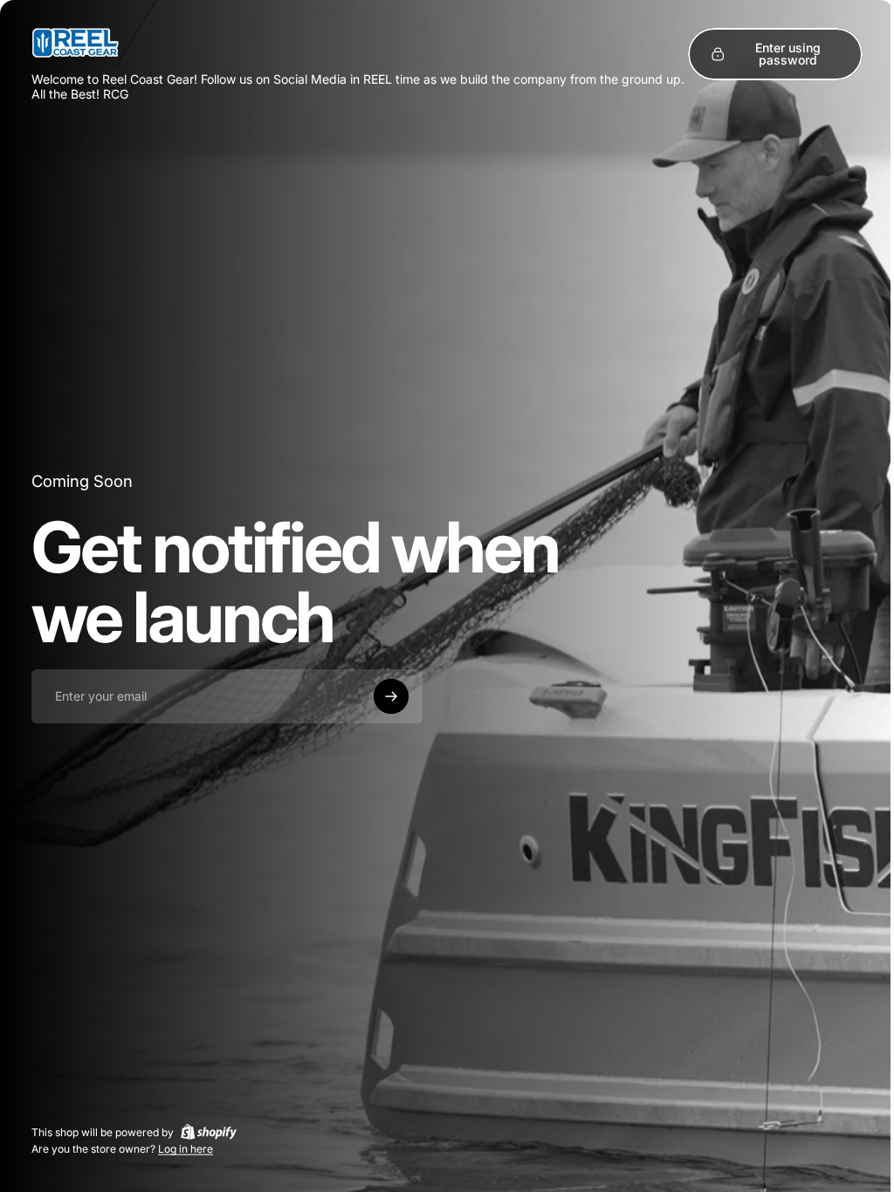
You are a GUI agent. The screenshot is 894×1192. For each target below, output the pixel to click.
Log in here (185, 1148)
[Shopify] (209, 1132)
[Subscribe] (391, 696)
